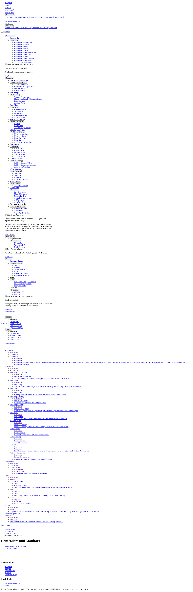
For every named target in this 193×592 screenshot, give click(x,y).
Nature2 (50, 18)
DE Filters (39, 395)
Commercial (10, 36)
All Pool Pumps (75, 387)
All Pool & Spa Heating (37, 403)
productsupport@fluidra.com (15, 546)
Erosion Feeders (46, 451)
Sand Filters (30, 395)
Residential (9, 78)
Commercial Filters (68, 362)
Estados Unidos (15, 324)
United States (14, 322)
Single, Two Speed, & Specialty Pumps (45, 387)
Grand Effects (27, 18)
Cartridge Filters (20, 395)
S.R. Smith (9, 10)
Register (23, 487)
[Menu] (2, 32)
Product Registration (12, 21)
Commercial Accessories (174, 362)
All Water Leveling (21, 443)
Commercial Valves (82, 362)
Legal (7, 585)
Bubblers (32, 435)
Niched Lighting (34, 411)
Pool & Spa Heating (17, 119)
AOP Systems (75, 451)
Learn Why (9, 257)
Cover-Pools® (94, 512)
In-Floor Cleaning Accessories (43, 427)
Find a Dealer (10, 312)
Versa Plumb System (44, 459)
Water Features (16, 169)
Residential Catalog (50, 487)
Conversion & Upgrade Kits (39, 378)
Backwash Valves (49, 395)
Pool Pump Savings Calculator (25, 495)
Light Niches (57, 411)
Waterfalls (18, 435)
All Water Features (42, 435)
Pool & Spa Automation (19, 80)
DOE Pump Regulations (45, 495)
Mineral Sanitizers (33, 451)
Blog (7, 23)
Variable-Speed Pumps (22, 387)
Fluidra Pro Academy (41, 28)
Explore (8, 76)
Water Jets (25, 435)
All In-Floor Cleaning (61, 427)
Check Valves (28, 419)
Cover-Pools (59, 18)
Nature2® (84, 512)
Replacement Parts (21, 459)
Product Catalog (11, 575)
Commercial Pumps (54, 362)
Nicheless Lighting (21, 411)
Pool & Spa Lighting (17, 130)
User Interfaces (65, 378)
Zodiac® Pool (62, 512)
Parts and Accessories (18, 206)
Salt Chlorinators (20, 451)
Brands (7, 506)
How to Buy (10, 236)
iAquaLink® (72, 512)
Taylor (35, 18)
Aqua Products (10, 18)
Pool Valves (14, 144)
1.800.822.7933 (11, 548)
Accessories (32, 459)
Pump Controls (64, 387)
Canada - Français (16, 328)
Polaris (8, 8)
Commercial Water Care (120, 362)
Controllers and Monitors (61, 451)
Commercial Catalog (64, 487)
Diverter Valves (38, 419)
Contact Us (14, 290)
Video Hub (53, 28)
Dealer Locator (41, 473)
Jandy (8, 5)
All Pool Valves (61, 419)
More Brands (10, 15)
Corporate (8, 3)
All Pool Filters (61, 395)
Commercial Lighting (137, 362)
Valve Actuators (50, 419)
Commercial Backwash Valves (101, 362)
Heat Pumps (24, 403)
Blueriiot (19, 18)
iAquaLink (9, 13)
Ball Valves (18, 419)
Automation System (21, 378)
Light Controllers (46, 411)
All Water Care (85, 451)
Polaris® (54, 512)
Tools (12, 279)
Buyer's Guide (15, 241)
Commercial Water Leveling (155, 362)
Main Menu (14, 352)
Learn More (9, 234)
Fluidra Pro (9, 28)
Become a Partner (19, 28)
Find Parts (9, 310)
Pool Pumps (14, 93)
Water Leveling (15, 181)
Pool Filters (14, 105)
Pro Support (30, 28)
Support (8, 259)
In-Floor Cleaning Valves (23, 427)
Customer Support (17, 261)
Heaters (17, 403)
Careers (8, 573)
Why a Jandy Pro (30, 473)
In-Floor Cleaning (16, 158)
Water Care (14, 188)
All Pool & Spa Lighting (70, 411)
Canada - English (16, 326)
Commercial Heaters (39, 362)
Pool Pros (9, 25)
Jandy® (47, 512)
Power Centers (54, 378)
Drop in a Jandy (59, 495)
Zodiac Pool (42, 18)
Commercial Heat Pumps (23, 362)
